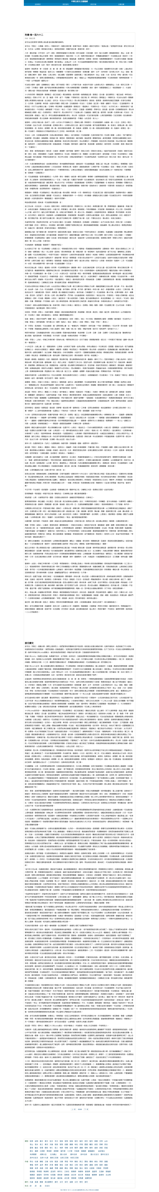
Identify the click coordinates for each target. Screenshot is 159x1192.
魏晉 (41, 1182)
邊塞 (71, 1144)
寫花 (76, 1141)
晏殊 (86, 1165)
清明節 (56, 1151)
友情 (71, 1148)
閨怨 (46, 1148)
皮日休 (73, 1175)
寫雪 (66, 1141)
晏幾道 (66, 1175)
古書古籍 (121, 4)
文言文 (47, 1186)
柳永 (96, 1162)
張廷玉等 (32, 38)
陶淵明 (46, 1171)
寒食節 (49, 1151)
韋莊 (71, 1165)
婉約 (91, 1148)
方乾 (46, 1168)
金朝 (71, 1182)
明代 (81, 1182)
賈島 (86, 1162)
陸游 (56, 1162)
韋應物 (80, 1171)
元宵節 (42, 1151)
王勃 (76, 1165)
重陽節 (83, 1151)
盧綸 (91, 1165)
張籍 (106, 1162)
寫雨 (61, 1141)
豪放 (96, 1148)
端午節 (62, 1151)
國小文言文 (95, 1154)
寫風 (71, 1141)
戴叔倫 (59, 1178)
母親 (66, 1148)
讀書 (81, 1148)
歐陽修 (73, 1171)
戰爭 (76, 1148)
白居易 (91, 1168)
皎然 (36, 1165)
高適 (41, 1168)
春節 (36, 1151)
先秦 (31, 1182)
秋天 (51, 1141)
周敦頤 (73, 1178)
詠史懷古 (101, 1151)
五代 (61, 1182)
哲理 (41, 1148)
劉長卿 (87, 1171)
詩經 (101, 1148)
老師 (61, 1148)
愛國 (86, 1144)
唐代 (56, 1182)
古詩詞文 (38, 4)
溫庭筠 (94, 1171)
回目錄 (80, 1109)
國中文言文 (105, 1154)
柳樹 (96, 1141)
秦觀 (51, 1168)
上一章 (73, 1109)
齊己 (81, 1162)
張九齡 (53, 1178)
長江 (41, 1144)
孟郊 (41, 1165)
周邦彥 (59, 1175)
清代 (86, 1182)
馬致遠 (87, 1175)
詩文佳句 (66, 4)
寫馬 (61, 1144)
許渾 (51, 1165)
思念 (106, 1144)
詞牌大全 (43, 1154)
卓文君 (66, 1178)
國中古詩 (73, 1154)
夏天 (46, 1141)
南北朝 (47, 1182)
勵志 (36, 1148)
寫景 (31, 1141)
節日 (31, 1151)
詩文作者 (93, 4)
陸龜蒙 (108, 1171)
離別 (91, 1144)
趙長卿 (46, 1178)
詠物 (36, 1141)
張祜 (61, 1165)
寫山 (31, 1144)
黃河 (46, 1144)
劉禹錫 (32, 1171)
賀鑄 (71, 1168)
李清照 (105, 1168)
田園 (66, 1144)
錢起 (106, 1165)
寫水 (36, 1144)
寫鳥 (56, 1144)
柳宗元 (59, 1171)
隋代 (51, 1182)
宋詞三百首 (74, 1158)
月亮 (101, 1141)
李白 (31, 1162)
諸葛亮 (39, 1175)
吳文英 (80, 1175)
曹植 (31, 1165)
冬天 (56, 1141)
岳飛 (96, 1165)
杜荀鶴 (53, 1175)
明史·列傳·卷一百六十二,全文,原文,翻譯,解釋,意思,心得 (73, 1190)
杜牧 (51, 1162)
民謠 (106, 1148)
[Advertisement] (79, 19)
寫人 (56, 1148)
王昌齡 (101, 1171)
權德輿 (94, 1175)
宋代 (66, 1182)
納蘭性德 (88, 1178)
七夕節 (69, 1151)
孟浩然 (53, 1171)
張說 (76, 1168)
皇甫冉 (101, 1175)
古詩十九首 (44, 1158)
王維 (46, 1162)
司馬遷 (80, 1178)
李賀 (101, 1162)
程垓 (86, 1168)
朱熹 (36, 1168)
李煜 (66, 1162)
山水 (106, 1141)
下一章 (86, 1109)
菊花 (91, 1141)
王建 (66, 1165)
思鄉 (101, 1144)
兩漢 (36, 1182)
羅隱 (56, 1165)
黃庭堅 (39, 1178)
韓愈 (76, 1162)
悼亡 (51, 1148)
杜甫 (36, 1162)
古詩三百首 (64, 1158)
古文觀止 (53, 1154)
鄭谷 (66, 1168)
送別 (96, 1144)
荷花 (86, 1141)
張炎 (81, 1168)
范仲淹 (46, 1175)
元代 (76, 1182)
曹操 (91, 1162)
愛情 (31, 1148)
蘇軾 (41, 1162)
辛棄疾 (98, 1168)
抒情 (81, 1144)
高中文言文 (34, 1158)
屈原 (101, 1165)
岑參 (71, 1162)
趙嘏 (61, 1168)
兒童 (51, 1144)
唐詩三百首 (54, 1158)
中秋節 (76, 1151)
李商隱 (39, 1171)
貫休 (46, 1165)
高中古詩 (83, 1154)
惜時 (86, 1148)
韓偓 (31, 1168)
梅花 (81, 1141)
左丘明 (108, 1175)
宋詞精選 (33, 1154)
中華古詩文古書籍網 (79, 1)
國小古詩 (63, 1154)
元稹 (61, 1162)
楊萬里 (32, 1175)
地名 (76, 1144)
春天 (41, 1141)
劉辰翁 (32, 1178)
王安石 (66, 1171)
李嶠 (56, 1168)
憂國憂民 (91, 1151)
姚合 (81, 1165)
